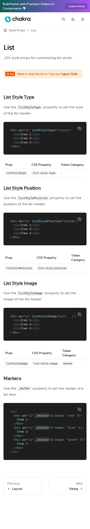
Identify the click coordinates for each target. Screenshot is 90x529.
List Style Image (20, 283)
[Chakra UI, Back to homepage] (17, 19)
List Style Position (22, 188)
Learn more (76, 6)
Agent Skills (69, 74)
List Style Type (18, 97)
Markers (12, 378)
